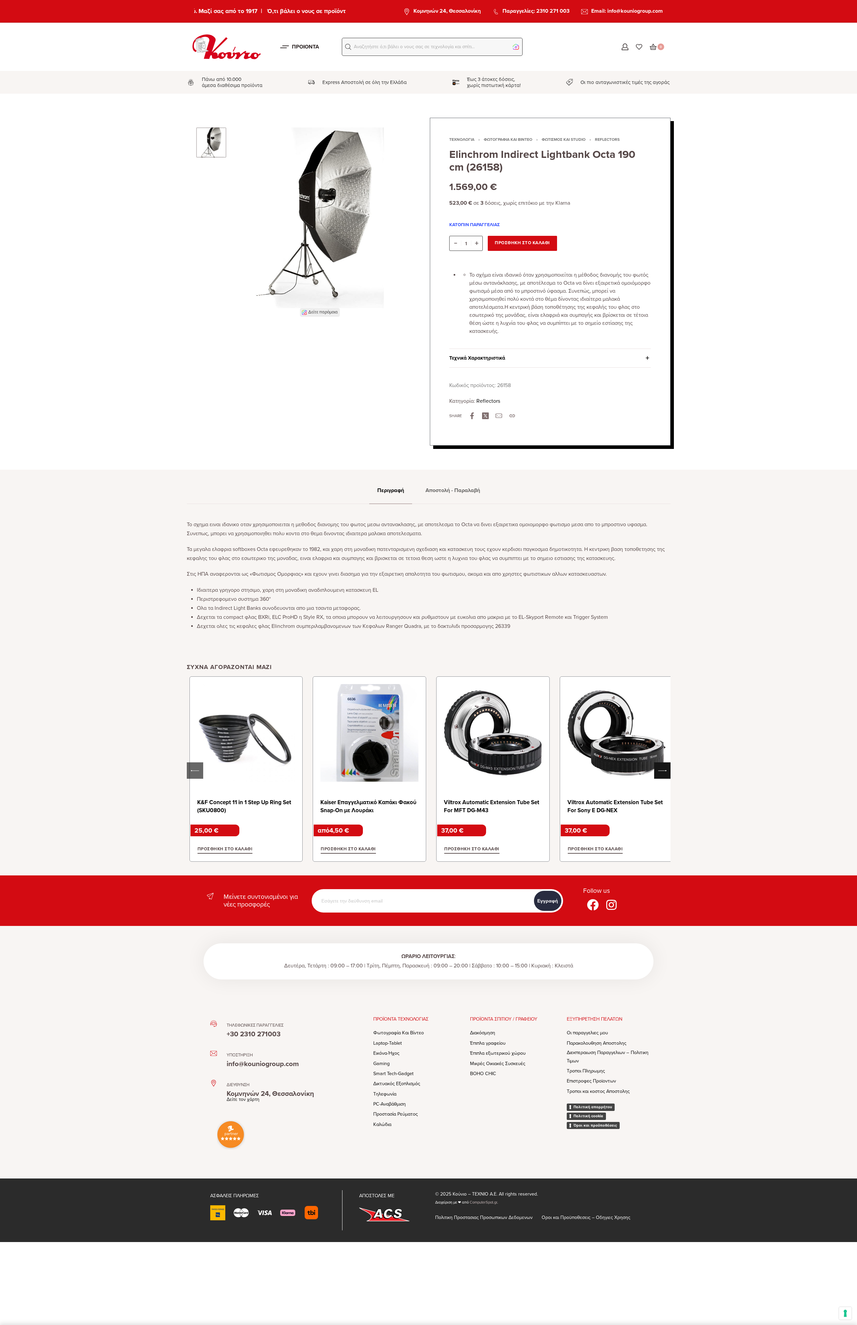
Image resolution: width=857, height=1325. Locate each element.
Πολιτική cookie (588, 1116)
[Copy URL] (512, 415)
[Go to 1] (211, 142)
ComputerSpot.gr (483, 1202)
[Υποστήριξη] (213, 1053)
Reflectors (607, 139)
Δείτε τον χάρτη (243, 1099)
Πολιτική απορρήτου (592, 1107)
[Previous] (251, 222)
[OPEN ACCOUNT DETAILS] (625, 47)
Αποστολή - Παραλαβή (452, 490)
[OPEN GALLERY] (319, 217)
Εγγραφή (547, 901)
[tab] (391, 490)
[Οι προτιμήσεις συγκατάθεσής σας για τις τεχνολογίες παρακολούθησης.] (845, 1313)
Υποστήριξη (240, 1055)
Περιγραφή (390, 490)
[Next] (389, 222)
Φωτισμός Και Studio (564, 139)
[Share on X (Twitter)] (485, 415)
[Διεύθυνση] (213, 1083)
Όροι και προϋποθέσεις (595, 1125)
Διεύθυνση (238, 1084)
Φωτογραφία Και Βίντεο (508, 139)
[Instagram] (611, 904)
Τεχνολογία (461, 139)
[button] (348, 47)
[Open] (639, 47)
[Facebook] (592, 904)
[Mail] (498, 415)
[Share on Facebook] (472, 415)
